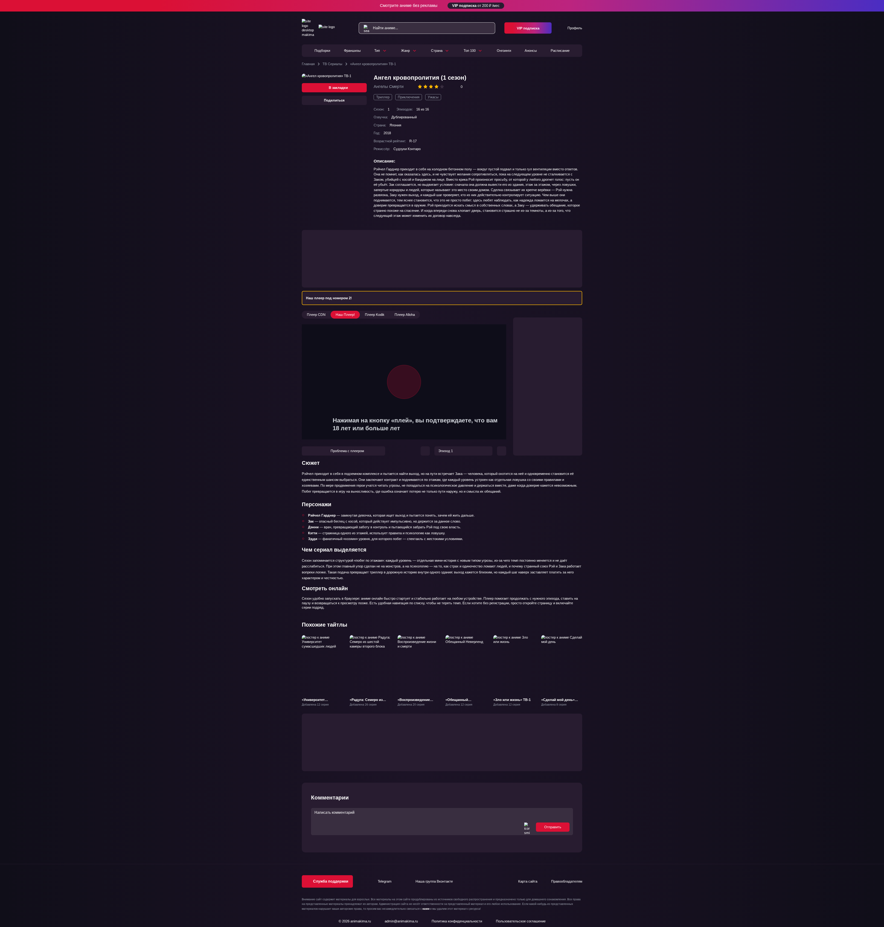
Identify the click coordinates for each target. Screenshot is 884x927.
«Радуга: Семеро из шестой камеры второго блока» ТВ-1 (370, 704)
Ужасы (433, 97)
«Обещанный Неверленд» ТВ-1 (460, 702)
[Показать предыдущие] (298, 664)
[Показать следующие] (586, 664)
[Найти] (364, 28)
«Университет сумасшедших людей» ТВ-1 (321, 704)
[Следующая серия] (501, 451)
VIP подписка (528, 28)
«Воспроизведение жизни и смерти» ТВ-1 (416, 702)
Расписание (560, 50)
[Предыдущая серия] (425, 451)
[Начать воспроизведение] (404, 382)
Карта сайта (527, 881)
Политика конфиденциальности (457, 921)
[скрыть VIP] (579, 6)
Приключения (408, 97)
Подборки (322, 50)
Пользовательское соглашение (521, 921)
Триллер (383, 97)
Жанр (405, 50)
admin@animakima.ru (401, 921)
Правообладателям (566, 881)
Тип (377, 50)
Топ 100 (470, 50)
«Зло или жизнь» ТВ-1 (512, 700)
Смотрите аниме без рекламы (440, 5)
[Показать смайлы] (527, 827)
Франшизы (352, 50)
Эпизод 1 (445, 451)
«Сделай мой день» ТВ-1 (558, 702)
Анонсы (531, 50)
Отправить (552, 827)
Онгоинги (504, 50)
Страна (436, 50)
